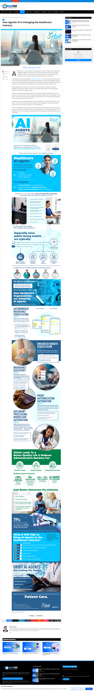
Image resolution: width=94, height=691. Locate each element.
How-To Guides (55, 11)
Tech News (62, 11)
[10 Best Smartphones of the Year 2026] (35, 680)
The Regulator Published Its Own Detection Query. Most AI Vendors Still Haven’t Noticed (81, 21)
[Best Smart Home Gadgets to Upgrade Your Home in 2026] (35, 670)
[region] (47, 688)
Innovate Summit (36, 630)
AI (6, 17)
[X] (15, 620)
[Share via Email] (52, 620)
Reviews (49, 11)
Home (3, 11)
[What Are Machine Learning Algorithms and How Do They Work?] (68, 36)
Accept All (89, 688)
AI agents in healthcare (36, 79)
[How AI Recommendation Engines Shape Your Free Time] (68, 27)
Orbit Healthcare (20, 612)
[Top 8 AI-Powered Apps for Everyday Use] (31, 647)
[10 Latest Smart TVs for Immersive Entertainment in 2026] (35, 675)
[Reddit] (39, 620)
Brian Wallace (6, 71)
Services (10, 11)
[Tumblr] (27, 620)
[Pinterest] (33, 620)
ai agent (32, 615)
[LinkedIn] (22, 620)
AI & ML (22, 11)
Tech (6, 11)
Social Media (43, 11)
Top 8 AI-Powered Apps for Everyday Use (30, 653)
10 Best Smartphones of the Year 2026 (46, 678)
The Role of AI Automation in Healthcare (10, 653)
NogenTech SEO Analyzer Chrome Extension (13, 678)
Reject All (81, 688)
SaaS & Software (36, 11)
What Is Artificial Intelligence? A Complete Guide (81, 30)
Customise (74, 688)
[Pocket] (46, 620)
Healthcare (40, 615)
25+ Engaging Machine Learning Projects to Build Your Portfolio (51, 654)
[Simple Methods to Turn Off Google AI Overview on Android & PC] (68, 41)
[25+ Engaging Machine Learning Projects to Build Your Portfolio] (51, 647)
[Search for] (92, 12)
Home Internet (16, 11)
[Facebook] (9, 620)
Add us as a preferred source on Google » (32, 67)
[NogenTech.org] (9, 6)
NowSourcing (28, 628)
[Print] (58, 620)
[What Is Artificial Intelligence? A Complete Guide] (68, 31)
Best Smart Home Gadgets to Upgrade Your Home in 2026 (29, 1)
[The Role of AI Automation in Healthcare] (12, 647)
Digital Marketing (28, 11)
